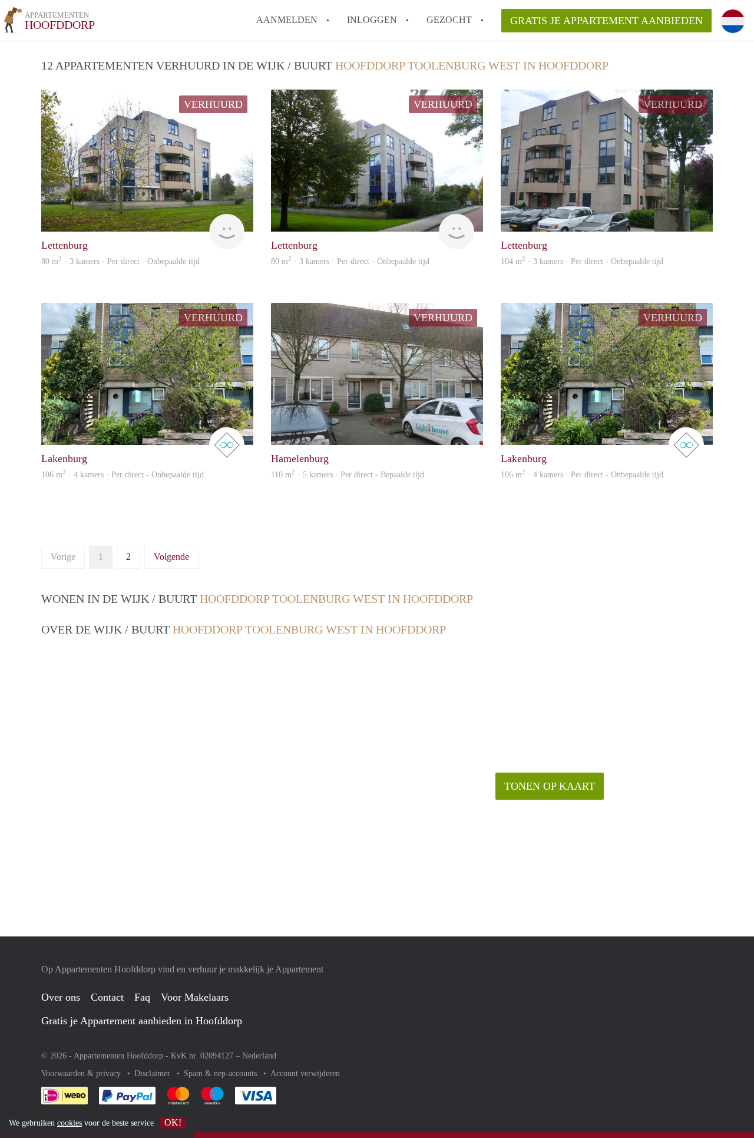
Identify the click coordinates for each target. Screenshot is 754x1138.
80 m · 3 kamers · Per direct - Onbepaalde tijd (120, 261)
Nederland (259, 1055)
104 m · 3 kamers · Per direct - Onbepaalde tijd (582, 261)
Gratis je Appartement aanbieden (606, 21)
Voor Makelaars (195, 997)
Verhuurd (213, 104)
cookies (69, 1123)
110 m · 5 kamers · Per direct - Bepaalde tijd (347, 474)
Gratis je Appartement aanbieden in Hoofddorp (141, 1021)
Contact (107, 997)
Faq (142, 997)
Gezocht (449, 20)
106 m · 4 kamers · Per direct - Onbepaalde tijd (122, 474)
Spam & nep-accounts (221, 1073)
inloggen (372, 20)
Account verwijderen (305, 1073)
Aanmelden (287, 20)
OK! (172, 1122)
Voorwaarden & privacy (82, 1073)
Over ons (60, 997)
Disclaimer (153, 1073)
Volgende (171, 557)
